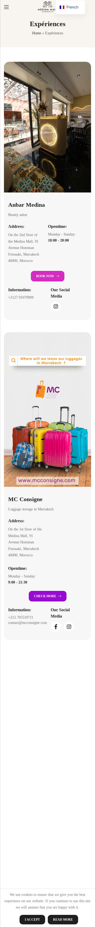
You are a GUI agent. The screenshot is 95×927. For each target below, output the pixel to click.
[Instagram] (56, 307)
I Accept (32, 919)
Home (36, 33)
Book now (45, 276)
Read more (63, 919)
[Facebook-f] (56, 627)
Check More (45, 596)
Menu (6, 7)
